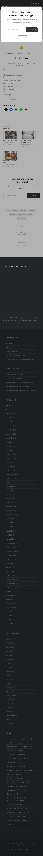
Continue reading (21, 35)
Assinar (32, 29)
